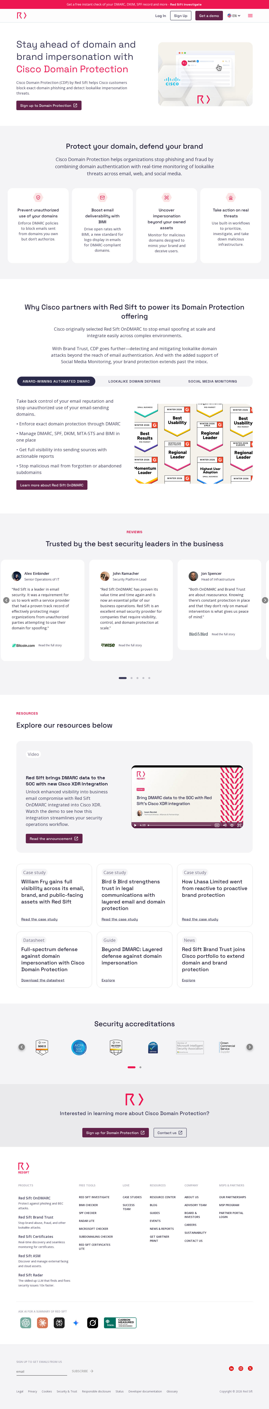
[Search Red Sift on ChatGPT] (24, 1322)
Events (155, 1221)
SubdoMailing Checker (96, 1236)
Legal (19, 1391)
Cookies (47, 1391)
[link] (180, 15)
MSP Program (229, 1205)
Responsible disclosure (96, 1391)
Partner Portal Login (231, 1215)
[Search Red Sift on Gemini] (75, 1322)
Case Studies (132, 1197)
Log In (160, 15)
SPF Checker (87, 1213)
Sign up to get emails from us (39, 1362)
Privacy (32, 1391)
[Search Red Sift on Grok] (91, 1322)
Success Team (128, 1207)
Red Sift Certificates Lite (94, 1246)
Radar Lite (87, 1221)
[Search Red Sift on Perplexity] (58, 1322)
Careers (190, 1225)
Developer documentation (145, 1391)
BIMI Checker (88, 1205)
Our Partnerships (232, 1197)
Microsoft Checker (93, 1229)
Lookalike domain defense (135, 381)
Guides (155, 1213)
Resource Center (163, 1197)
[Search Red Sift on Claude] (41, 1322)
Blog (153, 1205)
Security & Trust (67, 1391)
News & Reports (162, 1229)
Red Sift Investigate (94, 1197)
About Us (192, 1197)
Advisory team (196, 1205)
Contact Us (193, 1241)
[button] (5, 599)
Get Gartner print (159, 1238)
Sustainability (195, 1233)
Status (120, 1391)
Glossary (172, 1391)
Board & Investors (192, 1215)
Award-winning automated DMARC (56, 381)
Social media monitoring (212, 381)
